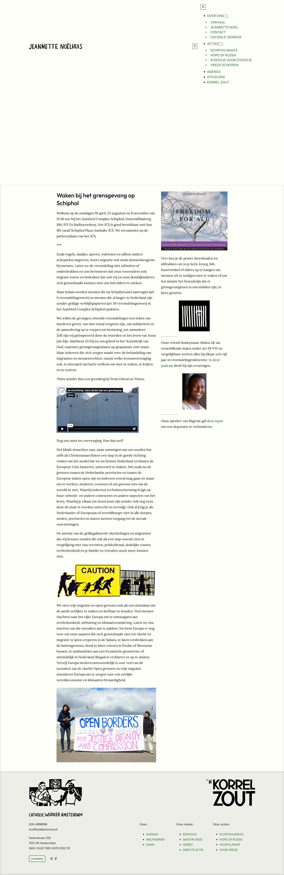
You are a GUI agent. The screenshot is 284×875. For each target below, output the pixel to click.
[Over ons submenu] (225, 16)
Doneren (37, 858)
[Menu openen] (194, 46)
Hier (164, 258)
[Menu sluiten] (203, 7)
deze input (215, 421)
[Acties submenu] (220, 44)
